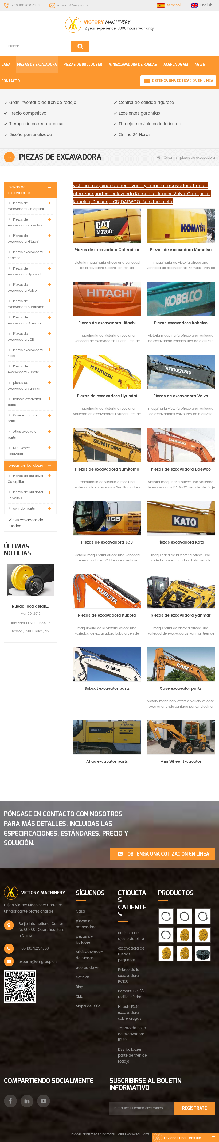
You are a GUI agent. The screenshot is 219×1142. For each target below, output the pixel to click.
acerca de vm (88, 968)
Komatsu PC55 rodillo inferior (131, 994)
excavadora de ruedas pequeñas (131, 954)
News (200, 64)
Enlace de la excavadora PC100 (128, 976)
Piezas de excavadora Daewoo (24, 320)
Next (54, 597)
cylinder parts (24, 508)
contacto (10, 81)
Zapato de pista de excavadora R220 (132, 1034)
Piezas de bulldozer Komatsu (25, 495)
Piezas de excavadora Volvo (22, 287)
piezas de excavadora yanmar (24, 385)
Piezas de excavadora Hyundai (24, 271)
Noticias (83, 977)
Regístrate (194, 1108)
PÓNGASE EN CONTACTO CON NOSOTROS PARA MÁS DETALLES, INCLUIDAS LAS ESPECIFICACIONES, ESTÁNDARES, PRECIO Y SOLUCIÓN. (66, 828)
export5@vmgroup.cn (75, 5)
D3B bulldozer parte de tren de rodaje (132, 1055)
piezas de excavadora (37, 64)
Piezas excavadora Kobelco (25, 255)
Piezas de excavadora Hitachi (23, 238)
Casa (5, 64)
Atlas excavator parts (23, 434)
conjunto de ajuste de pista (131, 936)
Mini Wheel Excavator (19, 451)
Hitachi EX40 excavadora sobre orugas (129, 1013)
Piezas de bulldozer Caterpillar (25, 478)
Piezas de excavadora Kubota (23, 369)
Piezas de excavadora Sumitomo (26, 304)
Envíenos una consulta (182, 1138)
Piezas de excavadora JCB (21, 336)
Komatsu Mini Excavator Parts (125, 1134)
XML (79, 997)
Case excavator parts (23, 418)
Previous (6, 597)
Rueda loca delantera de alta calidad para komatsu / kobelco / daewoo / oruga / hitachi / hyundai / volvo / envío (30, 606)
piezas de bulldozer (83, 64)
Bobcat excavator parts (24, 402)
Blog (79, 987)
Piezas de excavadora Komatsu (25, 222)
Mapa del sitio (88, 1006)
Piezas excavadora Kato (25, 353)
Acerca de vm (175, 64)
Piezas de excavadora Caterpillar (26, 206)
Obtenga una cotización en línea (182, 80)
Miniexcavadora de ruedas (133, 64)
